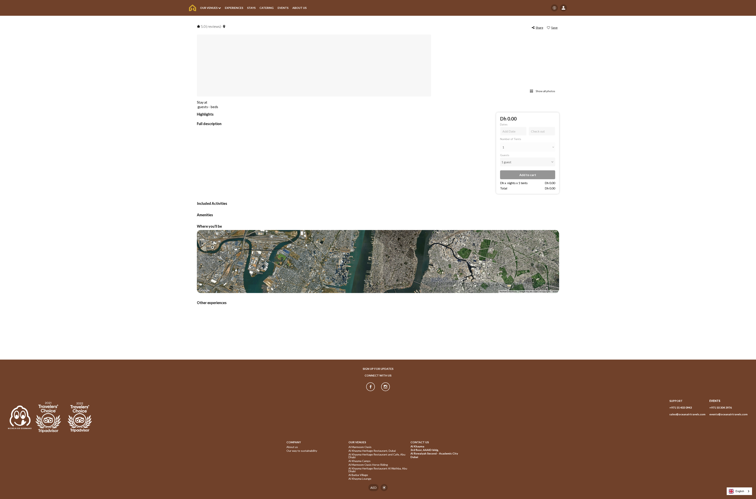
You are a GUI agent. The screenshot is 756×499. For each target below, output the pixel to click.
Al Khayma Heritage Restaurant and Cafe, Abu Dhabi (377, 456)
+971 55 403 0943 (680, 407)
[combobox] (739, 491)
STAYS (251, 7)
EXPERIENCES (234, 7)
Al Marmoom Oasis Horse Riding (368, 464)
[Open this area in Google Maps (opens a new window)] (204, 290)
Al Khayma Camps (359, 461)
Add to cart (527, 175)
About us (292, 447)
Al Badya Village (358, 475)
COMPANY (293, 442)
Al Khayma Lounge (359, 478)
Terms (555, 291)
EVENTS (283, 7)
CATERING (266, 7)
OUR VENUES (357, 442)
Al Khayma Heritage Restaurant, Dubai (372, 450)
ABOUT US (299, 7)
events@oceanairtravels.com (728, 414)
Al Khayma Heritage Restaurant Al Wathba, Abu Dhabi (378, 470)
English (740, 491)
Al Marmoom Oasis (360, 447)
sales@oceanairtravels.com (687, 414)
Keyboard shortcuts (508, 291)
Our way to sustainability (301, 450)
